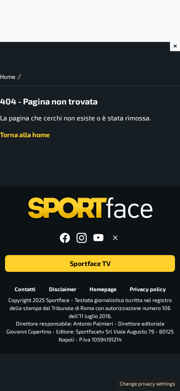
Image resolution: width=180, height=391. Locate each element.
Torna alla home (25, 134)
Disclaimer (62, 289)
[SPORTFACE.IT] (90, 208)
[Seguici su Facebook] (65, 237)
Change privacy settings (147, 383)
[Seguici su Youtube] (98, 237)
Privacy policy (148, 289)
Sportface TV (90, 263)
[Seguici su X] (115, 237)
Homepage (103, 289)
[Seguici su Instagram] (82, 237)
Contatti (25, 289)
